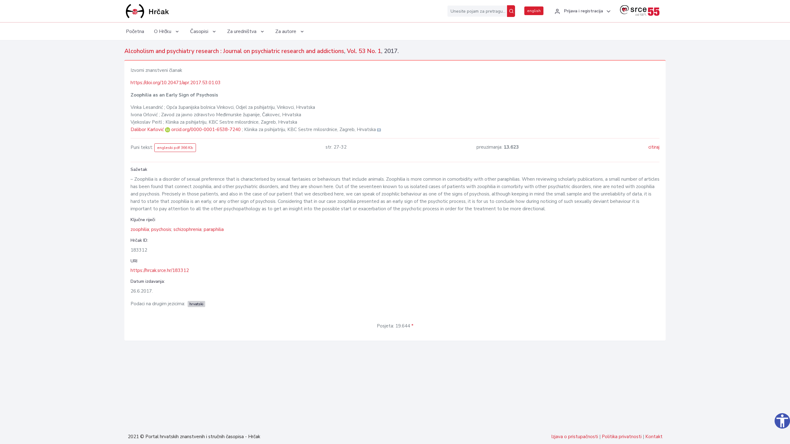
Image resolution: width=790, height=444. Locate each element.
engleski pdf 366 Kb (175, 147)
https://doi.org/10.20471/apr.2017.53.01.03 (176, 83)
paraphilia (214, 229)
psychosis (161, 229)
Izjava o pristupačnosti (574, 437)
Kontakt (654, 437)
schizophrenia (187, 229)
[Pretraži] (511, 11)
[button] (581, 11)
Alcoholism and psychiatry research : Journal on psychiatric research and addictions (234, 51)
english (534, 10)
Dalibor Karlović (148, 129)
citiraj (653, 147)
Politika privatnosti (622, 437)
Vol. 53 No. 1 (364, 51)
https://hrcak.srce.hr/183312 (160, 270)
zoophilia (140, 229)
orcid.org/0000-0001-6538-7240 (206, 129)
